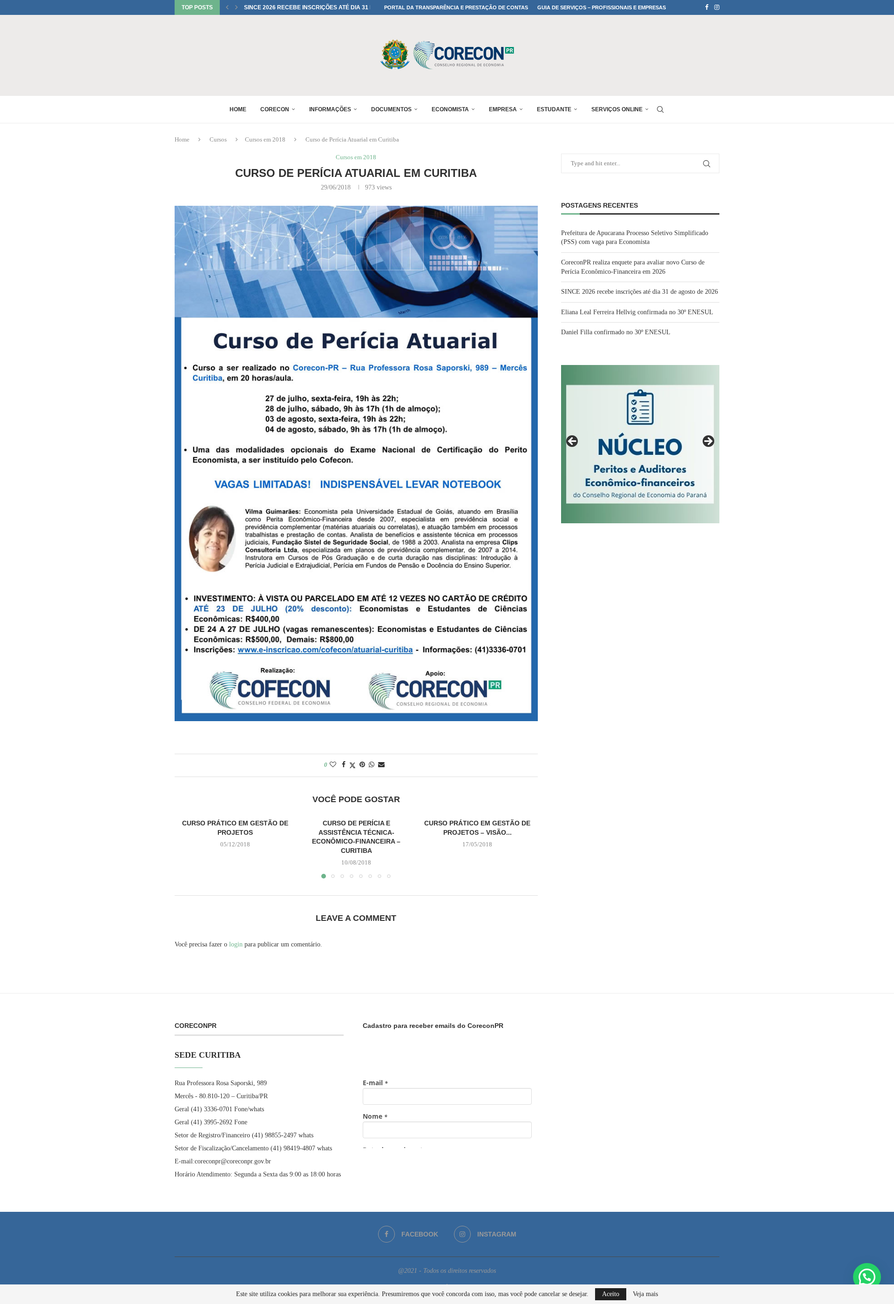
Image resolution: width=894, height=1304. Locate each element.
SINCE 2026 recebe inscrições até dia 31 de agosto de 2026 (639, 291)
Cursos (218, 139)
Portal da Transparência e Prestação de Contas (456, 7)
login (236, 944)
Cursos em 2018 (265, 139)
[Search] (660, 109)
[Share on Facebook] (343, 765)
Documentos (391, 109)
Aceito (610, 1293)
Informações (330, 109)
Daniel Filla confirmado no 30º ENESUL (615, 332)
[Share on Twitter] (352, 765)
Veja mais (645, 1294)
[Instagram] (716, 7)
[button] (227, 7)
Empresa (503, 109)
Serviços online (617, 109)
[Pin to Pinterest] (362, 765)
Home (238, 109)
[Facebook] (706, 7)
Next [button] (708, 442)
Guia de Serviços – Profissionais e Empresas (601, 7)
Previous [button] (573, 442)
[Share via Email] (381, 765)
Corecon (274, 109)
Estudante (554, 109)
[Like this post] (333, 765)
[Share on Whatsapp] (371, 765)
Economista (450, 109)
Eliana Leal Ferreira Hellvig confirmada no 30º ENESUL (332, 7)
